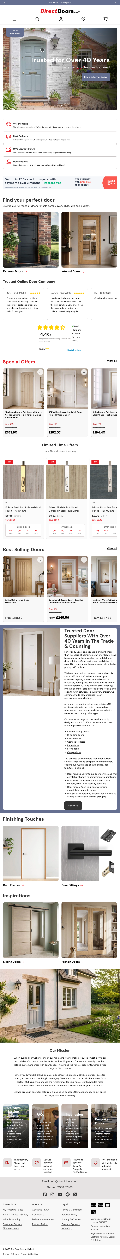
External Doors (13, 271)
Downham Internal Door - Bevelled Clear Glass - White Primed (66, 601)
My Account (9, 1209)
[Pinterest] (67, 1194)
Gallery (24, 1214)
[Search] (37, 19)
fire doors (87, 758)
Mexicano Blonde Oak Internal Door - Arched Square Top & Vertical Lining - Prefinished (23, 415)
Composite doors (76, 741)
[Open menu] (14, 19)
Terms (6, 1254)
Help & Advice (10, 1214)
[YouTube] (60, 1194)
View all (112, 361)
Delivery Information (43, 1219)
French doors (74, 738)
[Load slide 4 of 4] (65, 105)
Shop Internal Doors (60, 81)
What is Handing (11, 1219)
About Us (73, 805)
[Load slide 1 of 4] (54, 105)
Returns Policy (40, 1224)
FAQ (46, 1209)
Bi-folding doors (75, 734)
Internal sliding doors (78, 731)
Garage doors (74, 752)
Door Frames (11, 885)
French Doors (70, 962)
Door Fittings (70, 885)
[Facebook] (44, 1194)
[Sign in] (61, 19)
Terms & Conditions (72, 1209)
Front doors (73, 748)
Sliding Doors (12, 962)
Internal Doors (71, 271)
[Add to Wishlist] (40, 372)
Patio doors (73, 745)
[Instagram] (52, 1194)
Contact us (80, 1091)
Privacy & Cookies (71, 1219)
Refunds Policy (69, 1214)
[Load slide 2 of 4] (58, 105)
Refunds (15, 1254)
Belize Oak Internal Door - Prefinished (18, 601)
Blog (20, 1209)
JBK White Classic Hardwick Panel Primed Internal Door (66, 413)
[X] (75, 1194)
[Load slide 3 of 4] (62, 105)
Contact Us (38, 1214)
